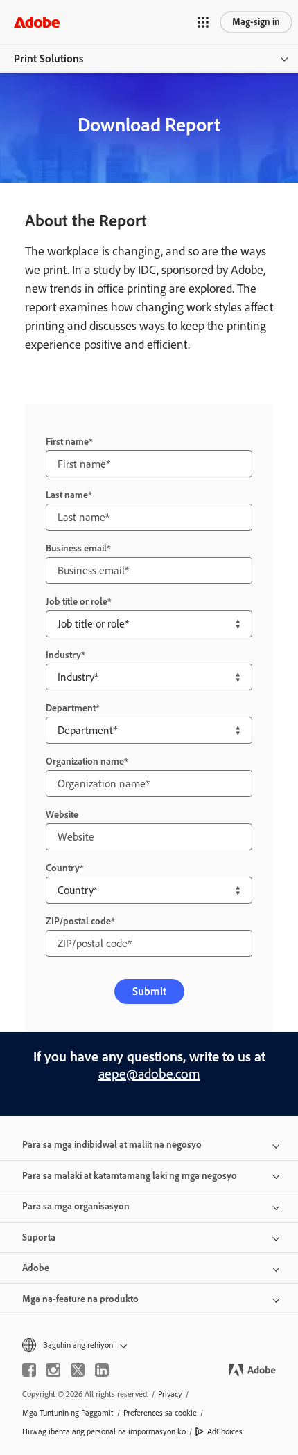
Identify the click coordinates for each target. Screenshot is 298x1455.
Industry (63, 655)
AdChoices (225, 1431)
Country (63, 868)
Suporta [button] (38, 1237)
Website (62, 815)
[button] (203, 22)
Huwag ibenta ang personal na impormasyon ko (104, 1431)
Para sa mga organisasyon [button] (76, 1206)
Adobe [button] (35, 1268)
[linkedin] (102, 1370)
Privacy (170, 1394)
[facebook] (29, 1370)
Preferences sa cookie (160, 1413)
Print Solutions (48, 58)
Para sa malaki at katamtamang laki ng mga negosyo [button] (129, 1176)
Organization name (85, 761)
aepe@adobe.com (149, 1073)
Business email (76, 548)
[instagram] (53, 1370)
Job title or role (76, 601)
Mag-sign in (256, 22)
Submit (149, 991)
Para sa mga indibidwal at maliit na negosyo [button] (112, 1145)
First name (67, 442)
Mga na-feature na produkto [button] (80, 1299)
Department (71, 708)
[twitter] (78, 1370)
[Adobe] (36, 22)
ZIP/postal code (78, 921)
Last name (67, 495)
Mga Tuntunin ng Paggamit (68, 1413)
